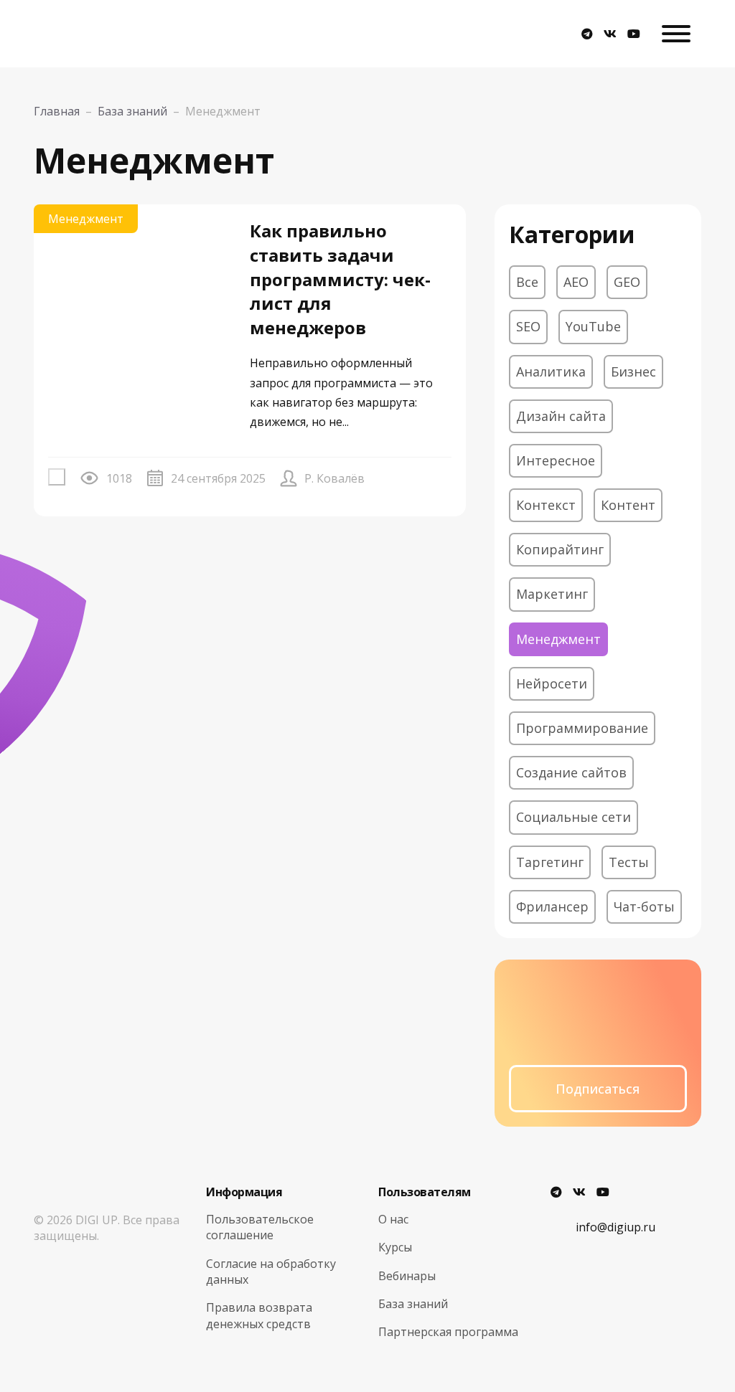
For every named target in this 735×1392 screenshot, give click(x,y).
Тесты (629, 862)
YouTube (593, 326)
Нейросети (551, 683)
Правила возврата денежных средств (259, 1315)
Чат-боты (644, 906)
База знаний (413, 1304)
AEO (576, 281)
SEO (528, 326)
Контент (628, 504)
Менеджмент (85, 219)
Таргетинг (550, 862)
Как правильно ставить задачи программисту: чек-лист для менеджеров (340, 278)
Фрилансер (552, 906)
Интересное (555, 460)
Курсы (395, 1247)
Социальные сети (573, 816)
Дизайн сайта (561, 416)
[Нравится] (56, 477)
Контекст (546, 504)
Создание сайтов (571, 772)
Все (527, 281)
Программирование (582, 728)
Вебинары (407, 1276)
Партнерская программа (448, 1332)
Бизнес (633, 371)
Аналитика (551, 371)
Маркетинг (552, 593)
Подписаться (598, 1088)
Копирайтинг (560, 549)
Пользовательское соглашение (260, 1227)
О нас (393, 1219)
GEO (627, 281)
